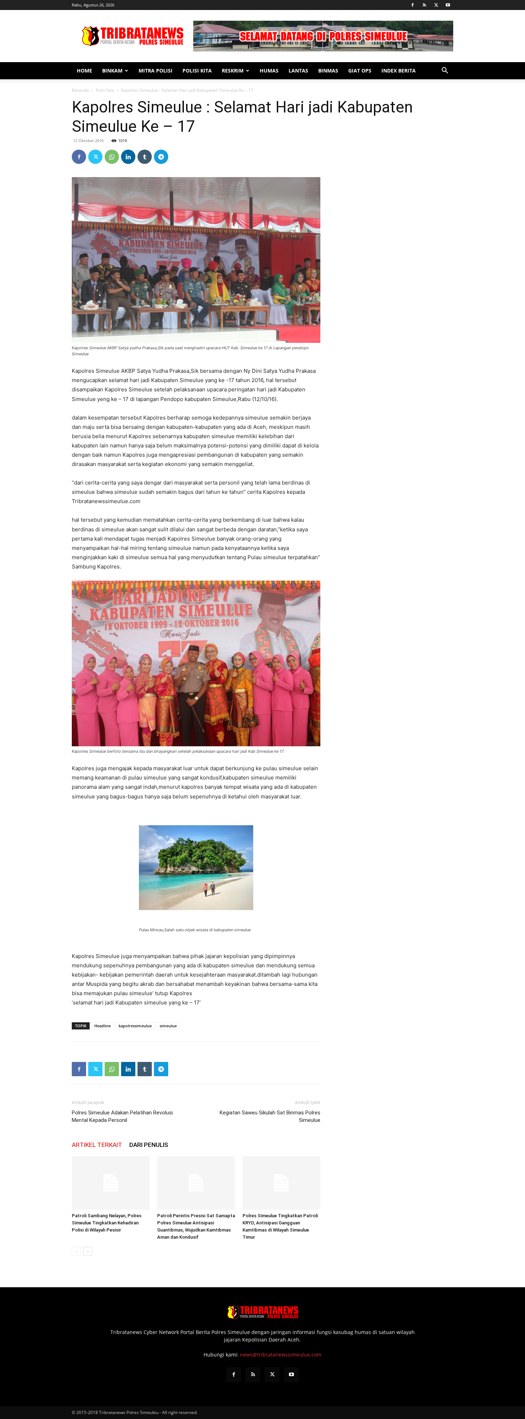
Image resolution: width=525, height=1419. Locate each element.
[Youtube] (447, 5)
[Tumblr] (145, 157)
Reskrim (233, 70)
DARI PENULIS (148, 1144)
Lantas (298, 70)
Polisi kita (197, 70)
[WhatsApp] (112, 157)
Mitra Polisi (155, 70)
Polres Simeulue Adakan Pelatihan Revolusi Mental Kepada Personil (122, 1116)
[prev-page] (76, 1251)
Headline (102, 1025)
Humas (269, 70)
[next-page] (87, 1251)
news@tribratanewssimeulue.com (280, 1354)
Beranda (80, 90)
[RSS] (424, 5)
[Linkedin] (128, 157)
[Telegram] (161, 157)
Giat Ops (359, 70)
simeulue (168, 1025)
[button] (444, 71)
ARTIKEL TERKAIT (97, 1144)
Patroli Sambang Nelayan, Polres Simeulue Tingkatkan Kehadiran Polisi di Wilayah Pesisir (106, 1223)
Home (84, 70)
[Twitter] (436, 5)
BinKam (112, 70)
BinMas (328, 70)
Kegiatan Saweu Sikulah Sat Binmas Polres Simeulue (270, 1116)
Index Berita (398, 70)
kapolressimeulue (135, 1025)
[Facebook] (412, 5)
